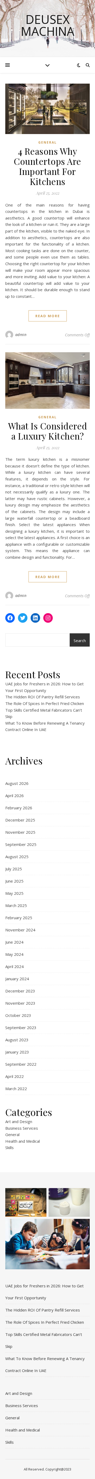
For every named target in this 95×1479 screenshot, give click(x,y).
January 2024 (17, 978)
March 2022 (16, 1088)
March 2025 (16, 905)
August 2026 (16, 783)
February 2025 (18, 917)
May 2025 (14, 893)
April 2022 (14, 1076)
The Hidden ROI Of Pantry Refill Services (42, 696)
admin (21, 334)
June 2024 (14, 942)
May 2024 (14, 954)
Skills (9, 1147)
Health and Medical (22, 1141)
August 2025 (16, 856)
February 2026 (18, 807)
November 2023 (20, 1003)
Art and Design (18, 1121)
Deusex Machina (47, 25)
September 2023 (20, 1027)
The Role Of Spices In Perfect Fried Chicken (44, 703)
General (47, 142)
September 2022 (20, 1064)
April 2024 (14, 966)
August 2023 (16, 1039)
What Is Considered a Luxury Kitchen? (47, 431)
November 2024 (20, 929)
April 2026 (14, 795)
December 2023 (20, 991)
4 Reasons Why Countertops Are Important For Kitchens (47, 166)
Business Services (21, 1128)
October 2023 (18, 1015)
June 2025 (14, 881)
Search (80, 640)
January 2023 (17, 1052)
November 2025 (20, 832)
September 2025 (20, 844)
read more (47, 315)
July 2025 (13, 868)
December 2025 (20, 820)
